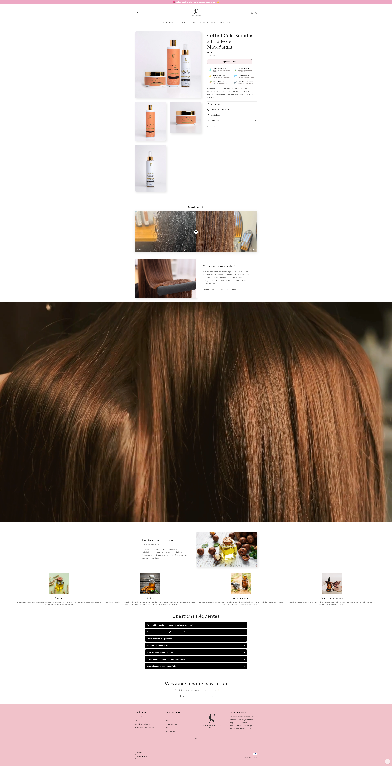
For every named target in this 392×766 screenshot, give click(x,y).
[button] (137, 12)
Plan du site (170, 731)
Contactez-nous (171, 724)
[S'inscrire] (212, 696)
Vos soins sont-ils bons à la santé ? (160, 652)
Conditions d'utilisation (143, 724)
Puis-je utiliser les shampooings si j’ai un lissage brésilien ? (170, 625)
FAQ (167, 720)
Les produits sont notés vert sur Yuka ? (162, 666)
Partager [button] (213, 126)
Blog (167, 727)
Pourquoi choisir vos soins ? (158, 645)
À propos (169, 717)
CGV (136, 720)
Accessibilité (139, 717)
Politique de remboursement (145, 727)
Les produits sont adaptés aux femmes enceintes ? (166, 659)
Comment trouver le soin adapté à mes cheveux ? (166, 632)
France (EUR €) (142, 756)
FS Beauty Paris (253, 757)
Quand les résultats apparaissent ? (160, 639)
